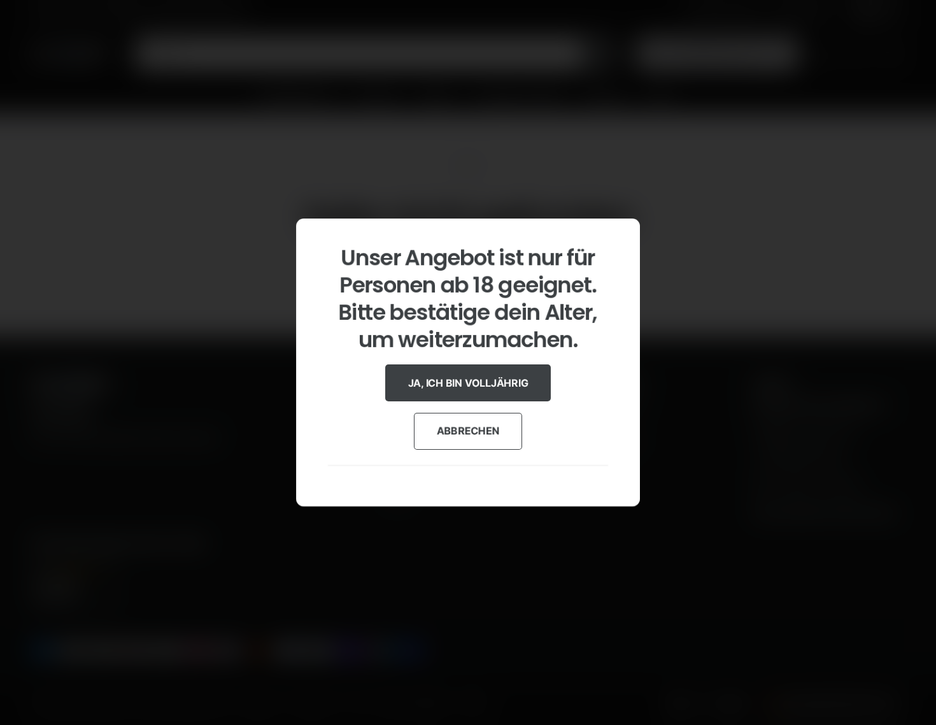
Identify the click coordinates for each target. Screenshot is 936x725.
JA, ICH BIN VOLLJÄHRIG (468, 383)
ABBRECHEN (468, 430)
